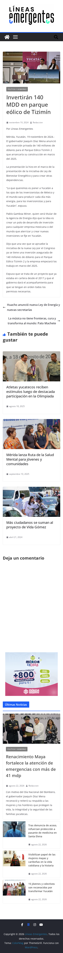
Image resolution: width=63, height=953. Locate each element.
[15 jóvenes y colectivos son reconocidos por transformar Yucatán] (14, 891)
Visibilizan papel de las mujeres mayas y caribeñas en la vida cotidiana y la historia (41, 860)
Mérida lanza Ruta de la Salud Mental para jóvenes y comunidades (30, 459)
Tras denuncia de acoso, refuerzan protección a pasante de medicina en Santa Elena (42, 831)
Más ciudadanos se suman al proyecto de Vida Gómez (29, 524)
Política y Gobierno (17, 89)
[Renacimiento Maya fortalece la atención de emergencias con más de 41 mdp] (31, 729)
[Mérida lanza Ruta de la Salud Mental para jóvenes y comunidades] (31, 421)
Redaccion (38, 122)
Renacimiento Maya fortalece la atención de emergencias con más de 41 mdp (31, 766)
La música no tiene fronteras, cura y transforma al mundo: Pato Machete (32, 320)
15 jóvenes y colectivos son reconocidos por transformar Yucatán (41, 887)
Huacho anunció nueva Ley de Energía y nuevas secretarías (33, 307)
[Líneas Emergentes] (7, 37)
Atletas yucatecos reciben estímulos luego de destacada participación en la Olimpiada (30, 391)
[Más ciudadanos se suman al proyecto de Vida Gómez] (31, 489)
